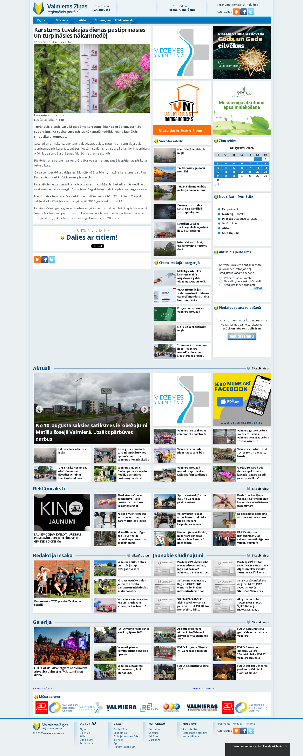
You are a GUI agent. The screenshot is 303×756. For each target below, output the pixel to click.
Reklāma (252, 4)
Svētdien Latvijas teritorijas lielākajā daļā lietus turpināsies (192, 227)
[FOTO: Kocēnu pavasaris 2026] (165, 672)
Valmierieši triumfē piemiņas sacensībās (190, 450)
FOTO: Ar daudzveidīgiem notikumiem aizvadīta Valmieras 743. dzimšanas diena (60, 671)
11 (225, 167)
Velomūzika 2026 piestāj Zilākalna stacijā (57, 603)
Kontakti (238, 4)
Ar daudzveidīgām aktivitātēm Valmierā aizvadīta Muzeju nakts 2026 (192, 634)
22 (257, 171)
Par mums (223, 4)
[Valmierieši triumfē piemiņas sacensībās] (165, 455)
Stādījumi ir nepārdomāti (239, 285)
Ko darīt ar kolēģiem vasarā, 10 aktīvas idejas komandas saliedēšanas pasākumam (252, 500)
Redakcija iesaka (52, 555)
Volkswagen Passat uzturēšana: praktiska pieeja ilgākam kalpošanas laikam (191, 519)
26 (234, 176)
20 (242, 171)
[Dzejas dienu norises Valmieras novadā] (165, 314)
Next (145, 410)
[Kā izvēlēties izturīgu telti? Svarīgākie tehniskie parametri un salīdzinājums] (105, 538)
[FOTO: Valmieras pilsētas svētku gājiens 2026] (105, 635)
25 (225, 176)
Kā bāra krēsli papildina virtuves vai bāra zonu (252, 515)
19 (234, 171)
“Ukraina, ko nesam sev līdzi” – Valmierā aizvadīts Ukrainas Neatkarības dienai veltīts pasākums (192, 352)
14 (249, 167)
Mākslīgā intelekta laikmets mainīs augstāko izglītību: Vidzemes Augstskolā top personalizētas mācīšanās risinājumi (191, 279)
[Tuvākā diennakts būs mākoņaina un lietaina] (165, 192)
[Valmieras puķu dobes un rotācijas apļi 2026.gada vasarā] (105, 568)
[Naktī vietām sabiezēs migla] (165, 155)
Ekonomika (120, 733)
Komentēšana (191, 736)
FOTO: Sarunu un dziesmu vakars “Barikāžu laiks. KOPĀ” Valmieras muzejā (251, 652)
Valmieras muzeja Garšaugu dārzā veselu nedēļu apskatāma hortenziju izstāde (132, 473)
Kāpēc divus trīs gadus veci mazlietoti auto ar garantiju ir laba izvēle (132, 517)
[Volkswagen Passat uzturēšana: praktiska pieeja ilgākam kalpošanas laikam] (165, 520)
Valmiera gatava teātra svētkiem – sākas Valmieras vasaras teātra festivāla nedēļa (253, 436)
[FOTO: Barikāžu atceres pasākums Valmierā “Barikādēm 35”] (225, 672)
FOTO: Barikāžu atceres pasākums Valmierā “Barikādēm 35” (252, 669)
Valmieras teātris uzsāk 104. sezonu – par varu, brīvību (252, 452)
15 (257, 167)
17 (217, 171)
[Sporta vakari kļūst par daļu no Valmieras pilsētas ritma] (165, 501)
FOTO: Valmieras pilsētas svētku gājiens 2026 (133, 630)
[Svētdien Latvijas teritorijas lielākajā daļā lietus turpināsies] (165, 230)
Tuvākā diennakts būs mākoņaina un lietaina (191, 188)
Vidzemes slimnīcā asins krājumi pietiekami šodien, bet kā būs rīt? (132, 602)
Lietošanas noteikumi (195, 733)
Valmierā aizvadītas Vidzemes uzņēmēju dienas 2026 (130, 669)
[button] (244, 14)
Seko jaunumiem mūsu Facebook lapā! (257, 746)
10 (217, 167)
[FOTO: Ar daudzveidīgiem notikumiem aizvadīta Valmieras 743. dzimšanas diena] (62, 646)
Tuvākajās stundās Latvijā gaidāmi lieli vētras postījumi (189, 208)
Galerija (42, 622)
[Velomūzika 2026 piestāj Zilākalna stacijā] (62, 579)
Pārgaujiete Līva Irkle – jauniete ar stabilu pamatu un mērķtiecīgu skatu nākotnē (132, 586)
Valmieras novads (203, 688)
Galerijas (62, 20)
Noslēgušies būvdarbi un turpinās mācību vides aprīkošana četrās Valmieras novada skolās (133, 454)
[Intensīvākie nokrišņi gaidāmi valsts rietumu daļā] (165, 248)
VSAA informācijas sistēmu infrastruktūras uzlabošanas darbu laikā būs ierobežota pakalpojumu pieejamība (193, 296)
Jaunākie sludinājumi (178, 555)
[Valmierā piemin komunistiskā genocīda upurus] (105, 653)
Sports (118, 743)
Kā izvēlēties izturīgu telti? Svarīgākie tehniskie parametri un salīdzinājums (132, 537)
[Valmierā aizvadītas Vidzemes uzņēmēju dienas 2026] (105, 672)
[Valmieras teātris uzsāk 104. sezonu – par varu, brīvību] (225, 455)
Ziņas (41, 20)
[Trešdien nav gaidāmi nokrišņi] (165, 174)
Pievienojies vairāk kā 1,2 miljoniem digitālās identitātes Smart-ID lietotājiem (192, 537)
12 (234, 167)
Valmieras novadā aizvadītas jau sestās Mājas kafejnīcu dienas (192, 471)
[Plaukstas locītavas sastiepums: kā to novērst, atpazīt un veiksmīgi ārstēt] (105, 501)
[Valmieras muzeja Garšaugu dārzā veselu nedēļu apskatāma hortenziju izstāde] (105, 473)
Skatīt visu (260, 368)
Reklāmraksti (124, 20)
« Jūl (216, 184)
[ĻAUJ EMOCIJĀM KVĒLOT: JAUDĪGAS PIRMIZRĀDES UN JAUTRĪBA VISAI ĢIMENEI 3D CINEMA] (62, 512)
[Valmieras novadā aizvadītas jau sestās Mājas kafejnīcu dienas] (165, 473)
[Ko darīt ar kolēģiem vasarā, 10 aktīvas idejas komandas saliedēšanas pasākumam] (225, 501)
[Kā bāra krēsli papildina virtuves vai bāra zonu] (225, 520)
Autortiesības (190, 729)
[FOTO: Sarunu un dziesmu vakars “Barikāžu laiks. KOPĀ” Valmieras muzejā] (225, 653)
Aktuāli (42, 368)
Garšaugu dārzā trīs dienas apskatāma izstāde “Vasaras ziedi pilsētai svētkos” (251, 473)
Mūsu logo (154, 740)
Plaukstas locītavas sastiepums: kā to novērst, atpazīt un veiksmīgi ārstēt (130, 500)
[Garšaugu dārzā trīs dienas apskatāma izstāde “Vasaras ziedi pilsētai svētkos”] (225, 473)
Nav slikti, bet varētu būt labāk (243, 281)
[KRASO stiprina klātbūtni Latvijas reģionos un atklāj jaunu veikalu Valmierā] (225, 538)
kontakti (233, 214)
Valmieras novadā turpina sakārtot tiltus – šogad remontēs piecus (86, 435)
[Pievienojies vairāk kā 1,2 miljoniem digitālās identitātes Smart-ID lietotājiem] (165, 538)
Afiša (82, 20)
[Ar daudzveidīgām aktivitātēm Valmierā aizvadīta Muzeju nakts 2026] (165, 635)
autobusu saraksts (239, 218)
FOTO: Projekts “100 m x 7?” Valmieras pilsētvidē (192, 649)
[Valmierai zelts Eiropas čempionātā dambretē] (165, 436)
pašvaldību (231, 209)
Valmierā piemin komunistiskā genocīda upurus (132, 650)
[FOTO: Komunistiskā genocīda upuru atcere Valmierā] (225, 635)
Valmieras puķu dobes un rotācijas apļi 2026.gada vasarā (131, 565)
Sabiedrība (120, 729)
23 (265, 171)
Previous (39, 410)
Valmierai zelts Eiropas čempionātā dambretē (192, 432)
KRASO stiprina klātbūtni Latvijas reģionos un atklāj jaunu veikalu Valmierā (253, 537)
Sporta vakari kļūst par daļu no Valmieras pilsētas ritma (192, 498)
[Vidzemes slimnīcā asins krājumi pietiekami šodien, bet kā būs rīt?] (105, 605)
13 (242, 167)
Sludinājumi (103, 20)
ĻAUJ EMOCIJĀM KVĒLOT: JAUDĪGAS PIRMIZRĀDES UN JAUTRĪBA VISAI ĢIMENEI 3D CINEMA (57, 537)
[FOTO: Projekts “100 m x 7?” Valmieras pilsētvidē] (165, 653)
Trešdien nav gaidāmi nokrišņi (191, 169)
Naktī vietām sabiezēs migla (191, 151)
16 (265, 167)
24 (217, 176)
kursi (230, 223)
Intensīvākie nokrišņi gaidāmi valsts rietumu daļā (192, 245)
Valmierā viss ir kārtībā (238, 278)
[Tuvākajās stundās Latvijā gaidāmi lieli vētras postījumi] (165, 211)
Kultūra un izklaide (124, 747)
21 (249, 171)
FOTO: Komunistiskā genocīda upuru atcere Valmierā (252, 632)
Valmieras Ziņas (42, 688)
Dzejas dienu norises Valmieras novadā (190, 309)
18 (225, 171)
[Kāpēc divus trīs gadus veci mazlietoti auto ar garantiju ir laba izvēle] (105, 520)
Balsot (258, 288)
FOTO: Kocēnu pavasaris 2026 (192, 667)
